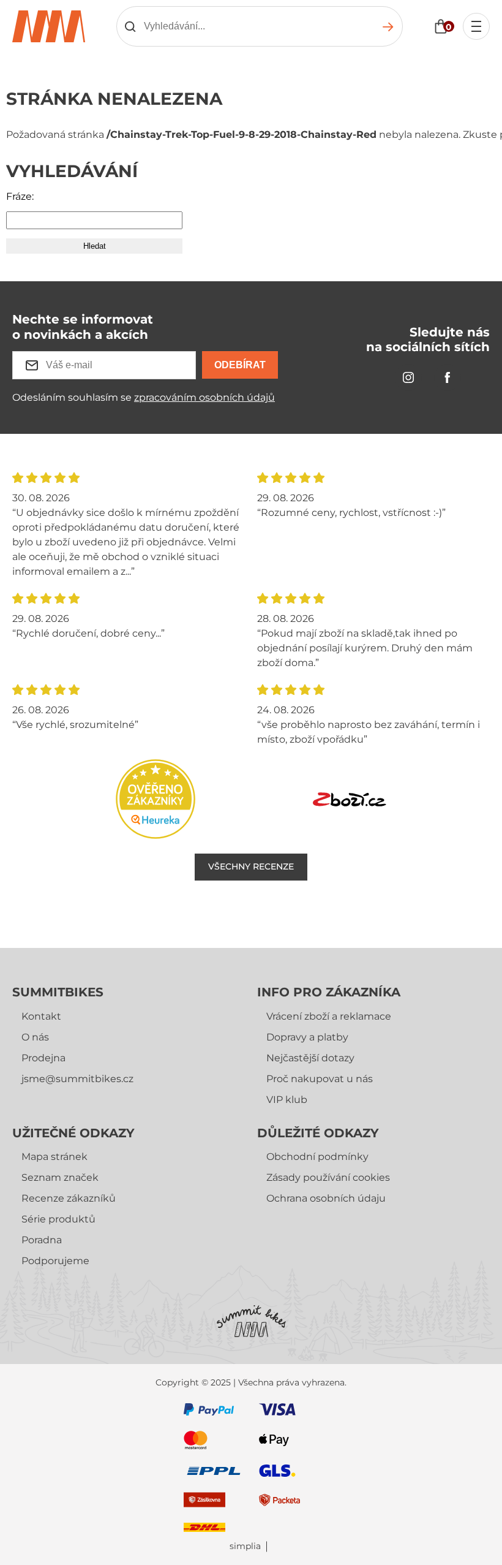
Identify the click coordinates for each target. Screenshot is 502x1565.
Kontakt (41, 1016)
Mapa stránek (54, 1156)
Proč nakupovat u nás (319, 1079)
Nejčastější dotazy (310, 1058)
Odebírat (240, 365)
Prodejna (43, 1058)
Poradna (41, 1240)
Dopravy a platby (307, 1037)
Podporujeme (55, 1261)
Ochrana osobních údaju (326, 1198)
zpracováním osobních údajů (204, 397)
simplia (245, 1546)
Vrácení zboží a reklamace (328, 1016)
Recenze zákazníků (68, 1198)
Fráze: (20, 196)
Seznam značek (60, 1177)
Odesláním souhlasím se (143, 397)
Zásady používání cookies (328, 1177)
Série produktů (58, 1219)
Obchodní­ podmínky (317, 1156)
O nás (35, 1037)
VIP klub (286, 1099)
